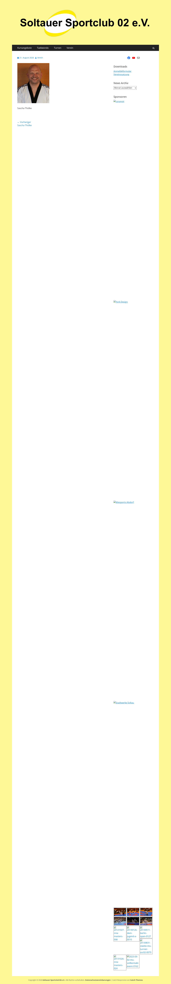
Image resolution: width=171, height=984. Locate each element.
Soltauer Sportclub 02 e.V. (54, 980)
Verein (70, 47)
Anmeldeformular (122, 71)
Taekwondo (43, 47)
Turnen (57, 47)
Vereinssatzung (121, 74)
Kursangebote (24, 47)
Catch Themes (136, 980)
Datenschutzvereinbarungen (98, 980)
